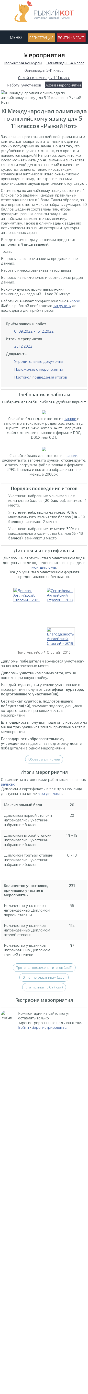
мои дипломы (44, 567)
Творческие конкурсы (23, 62)
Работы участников (24, 85)
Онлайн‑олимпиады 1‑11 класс (44, 77)
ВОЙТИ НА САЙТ (71, 37)
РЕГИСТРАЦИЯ (41, 37)
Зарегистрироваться (50, 1027)
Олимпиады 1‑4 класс (65, 62)
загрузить (62, 305)
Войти (23, 1027)
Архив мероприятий (63, 85)
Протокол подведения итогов (40, 377)
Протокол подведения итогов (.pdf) (44, 967)
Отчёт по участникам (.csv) (44, 977)
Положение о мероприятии (38, 369)
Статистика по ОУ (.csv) (44, 987)
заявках (8, 784)
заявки (70, 418)
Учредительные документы (38, 361)
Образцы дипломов (44, 759)
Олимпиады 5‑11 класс (44, 70)
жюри (75, 300)
